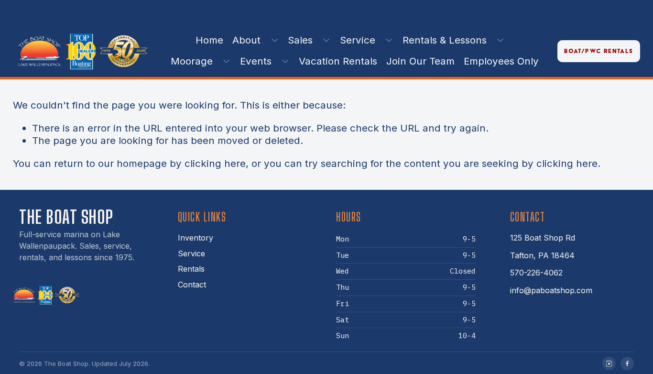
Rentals (191, 269)
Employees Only (501, 61)
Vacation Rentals (338, 61)
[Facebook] (627, 363)
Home (209, 40)
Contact (192, 284)
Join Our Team (420, 61)
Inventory (195, 237)
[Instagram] (609, 363)
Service (191, 253)
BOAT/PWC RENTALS (598, 51)
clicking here (215, 163)
